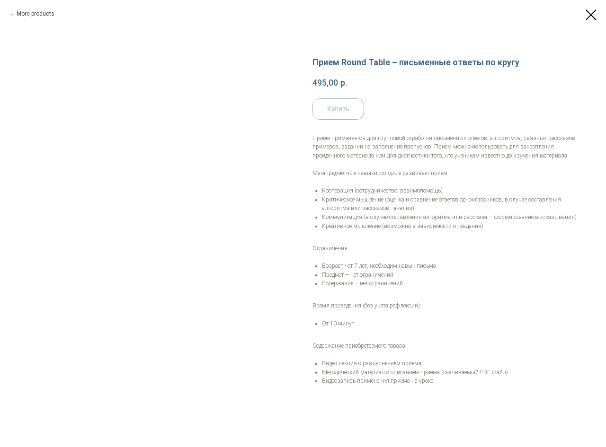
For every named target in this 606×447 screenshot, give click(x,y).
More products (35, 13)
